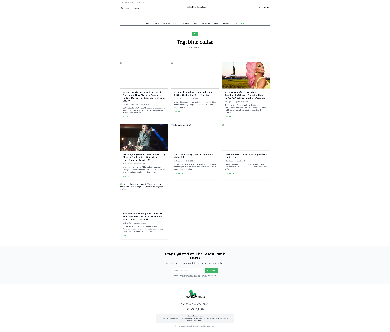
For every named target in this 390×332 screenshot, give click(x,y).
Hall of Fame (206, 23)
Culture (194, 23)
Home (148, 23)
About (127, 8)
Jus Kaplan (228, 102)
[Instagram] (265, 7)
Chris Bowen (127, 164)
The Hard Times (128, 2)
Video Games (184, 23)
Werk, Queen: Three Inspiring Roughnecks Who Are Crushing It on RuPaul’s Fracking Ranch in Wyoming (245, 95)
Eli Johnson (178, 161)
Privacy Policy (210, 326)
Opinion (217, 23)
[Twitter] (259, 7)
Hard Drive (141, 2)
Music (155, 23)
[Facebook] (262, 7)
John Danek (229, 161)
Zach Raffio (127, 223)
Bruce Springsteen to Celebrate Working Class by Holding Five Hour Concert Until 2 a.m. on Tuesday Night (144, 157)
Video (234, 23)
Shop (242, 23)
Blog (174, 23)
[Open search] (122, 8)
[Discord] (268, 7)
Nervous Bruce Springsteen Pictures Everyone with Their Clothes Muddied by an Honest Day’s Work (143, 217)
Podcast (137, 8)
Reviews (226, 23)
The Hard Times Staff (130, 104)
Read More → (127, 117)
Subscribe (211, 271)
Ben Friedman (179, 99)
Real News (166, 23)
